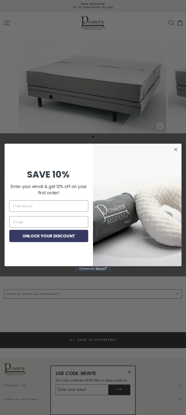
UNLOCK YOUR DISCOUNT (49, 235)
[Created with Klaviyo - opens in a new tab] (93, 268)
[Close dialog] (176, 149)
